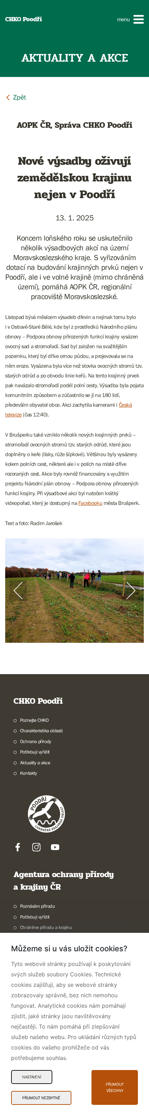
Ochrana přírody (35, 741)
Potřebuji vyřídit (35, 752)
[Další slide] (131, 590)
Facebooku (90, 503)
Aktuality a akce (35, 762)
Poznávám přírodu (37, 906)
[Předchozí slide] (18, 590)
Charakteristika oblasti (41, 730)
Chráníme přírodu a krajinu (46, 927)
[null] (15, 97)
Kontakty (28, 773)
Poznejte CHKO (34, 720)
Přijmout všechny (115, 1087)
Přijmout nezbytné (41, 1097)
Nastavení (31, 1077)
